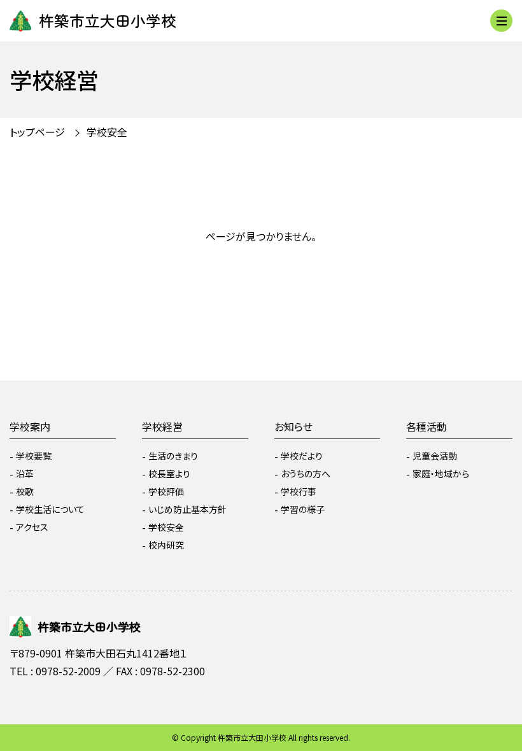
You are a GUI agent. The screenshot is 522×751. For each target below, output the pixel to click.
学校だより (302, 455)
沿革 (25, 473)
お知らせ (293, 426)
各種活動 (426, 426)
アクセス (32, 527)
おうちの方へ (305, 473)
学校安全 (166, 527)
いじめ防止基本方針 (187, 509)
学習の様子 (303, 509)
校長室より (169, 473)
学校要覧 (34, 455)
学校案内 (30, 426)
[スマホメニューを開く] (501, 20)
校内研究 (166, 544)
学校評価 (166, 491)
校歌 (25, 491)
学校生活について (50, 509)
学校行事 (298, 491)
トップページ (37, 131)
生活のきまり (173, 455)
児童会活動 (435, 455)
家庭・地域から (441, 473)
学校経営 (162, 426)
